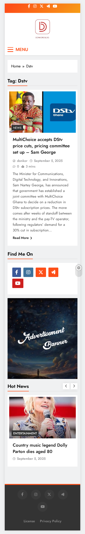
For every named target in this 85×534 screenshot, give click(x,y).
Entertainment (25, 433)
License (29, 521)
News (17, 128)
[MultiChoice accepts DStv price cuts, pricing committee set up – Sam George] (42, 112)
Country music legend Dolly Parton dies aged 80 (40, 448)
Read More (21, 237)
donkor (22, 160)
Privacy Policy (50, 521)
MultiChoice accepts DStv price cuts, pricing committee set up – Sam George (41, 145)
